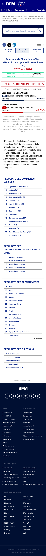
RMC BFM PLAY (7, 523)
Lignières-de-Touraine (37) (19, 187)
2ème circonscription (17, 261)
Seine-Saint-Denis (16, 300)
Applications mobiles (9, 452)
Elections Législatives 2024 (17, 16)
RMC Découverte (8, 526)
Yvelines (12, 311)
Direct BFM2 (6, 416)
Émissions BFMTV (8, 423)
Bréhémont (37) (15, 194)
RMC (4, 520)
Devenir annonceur (29, 468)
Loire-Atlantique (15, 318)
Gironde (12, 308)
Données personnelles (10, 474)
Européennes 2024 (13, 357)
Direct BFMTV (7, 413)
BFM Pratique (28, 419)
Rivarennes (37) (15, 211)
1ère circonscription (16, 257)
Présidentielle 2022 (13, 361)
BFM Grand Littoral (29, 510)
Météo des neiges (8, 446)
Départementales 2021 (14, 368)
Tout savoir (19, 10)
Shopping (26, 423)
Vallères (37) (13, 190)
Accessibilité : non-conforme (33, 484)
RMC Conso (27, 526)
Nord (11, 290)
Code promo (27, 413)
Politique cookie (28, 474)
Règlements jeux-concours (32, 436)
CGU (24, 481)
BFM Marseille (28, 513)
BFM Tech (26, 500)
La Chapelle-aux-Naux (10, 21)
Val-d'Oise (13, 328)
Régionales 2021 (12, 364)
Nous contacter (7, 468)
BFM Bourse (6, 500)
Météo (4, 442)
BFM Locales (6, 503)
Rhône (11, 297)
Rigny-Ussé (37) (15, 235)
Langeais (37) (14, 201)
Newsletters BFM (8, 449)
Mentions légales (29, 471)
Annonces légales (29, 439)
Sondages (30, 10)
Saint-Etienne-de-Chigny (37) (20, 232)
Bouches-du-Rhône (16, 294)
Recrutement (7, 471)
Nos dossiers (6, 432)
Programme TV (7, 426)
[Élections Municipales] (14, 4)
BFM (3, 10)
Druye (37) (13, 225)
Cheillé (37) (13, 214)
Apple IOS (31, 396)
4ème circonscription (35, 18)
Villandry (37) (14, 207)
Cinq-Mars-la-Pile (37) (17, 197)
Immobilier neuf (28, 426)
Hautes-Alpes (14, 335)
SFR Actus (6, 533)
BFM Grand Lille (7, 510)
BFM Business (28, 496)
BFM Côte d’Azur (8, 506)
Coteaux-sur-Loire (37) (17, 218)
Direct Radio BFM (8, 419)
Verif (24, 533)
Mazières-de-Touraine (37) (19, 221)
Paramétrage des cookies (11, 478)
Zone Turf (26, 530)
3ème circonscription (17, 264)
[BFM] (3, 4)
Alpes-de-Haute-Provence (19, 332)
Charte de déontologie (10, 484)
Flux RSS (19, 396)
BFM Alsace (27, 503)
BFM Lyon (5, 513)
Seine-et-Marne (15, 314)
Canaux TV (6, 429)
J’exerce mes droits (9, 481)
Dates (10, 10)
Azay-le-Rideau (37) (16, 204)
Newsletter (25, 396)
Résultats (41, 10)
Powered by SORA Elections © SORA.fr (22, 380)
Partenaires (6, 439)
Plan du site (6, 456)
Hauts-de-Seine (15, 304)
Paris (10, 287)
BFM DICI (26, 506)
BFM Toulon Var (28, 516)
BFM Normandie (8, 516)
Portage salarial (28, 429)
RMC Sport (27, 520)
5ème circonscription (17, 271)
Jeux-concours (28, 432)
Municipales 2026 (12, 354)
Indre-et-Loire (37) (19, 18)
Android (37, 396)
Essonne (12, 325)
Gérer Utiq (26, 478)
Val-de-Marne (14, 321)
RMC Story (6, 530)
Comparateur (27, 416)
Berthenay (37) (14, 228)
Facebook (7, 396)
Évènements (6, 436)
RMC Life (26, 523)
